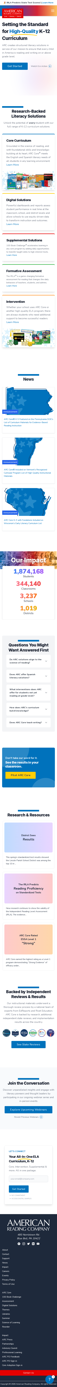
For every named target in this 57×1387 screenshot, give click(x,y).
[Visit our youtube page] (38, 1243)
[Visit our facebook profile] (19, 1243)
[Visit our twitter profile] (28, 1243)
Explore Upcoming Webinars (28, 1109)
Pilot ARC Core (20, 775)
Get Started (15, 66)
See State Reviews (28, 1044)
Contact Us (28, 1372)
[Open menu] (53, 11)
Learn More (47, 2)
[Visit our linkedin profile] (33, 1243)
